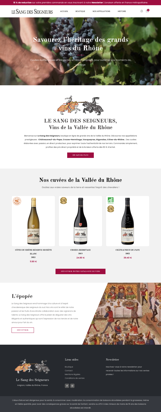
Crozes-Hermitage (80, 250)
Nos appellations (101, 11)
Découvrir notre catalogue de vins (80, 271)
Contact (69, 370)
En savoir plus (80, 155)
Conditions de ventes (75, 378)
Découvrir (23, 330)
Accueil (64, 11)
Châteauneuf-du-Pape (128, 250)
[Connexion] (142, 11)
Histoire (122, 11)
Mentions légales (72, 374)
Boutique (80, 11)
